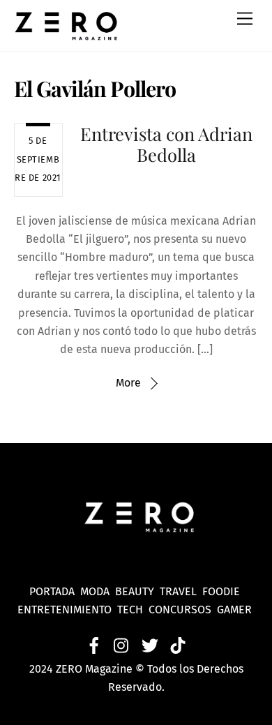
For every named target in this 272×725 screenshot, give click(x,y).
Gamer (236, 609)
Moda (97, 591)
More (128, 382)
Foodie (221, 591)
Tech (133, 609)
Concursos (181, 609)
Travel (181, 591)
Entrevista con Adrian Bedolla (166, 144)
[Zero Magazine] (66, 33)
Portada (52, 591)
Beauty (137, 591)
